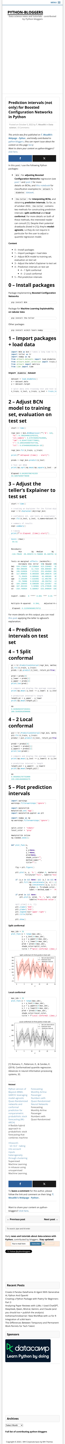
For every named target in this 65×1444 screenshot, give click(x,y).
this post (12, 618)
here (30, 144)
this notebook (43, 185)
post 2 (29, 182)
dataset (25, 192)
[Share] (20, 158)
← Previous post (16, 1219)
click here (12, 151)
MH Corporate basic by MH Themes (38, 1441)
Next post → (51, 1219)
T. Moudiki (41, 124)
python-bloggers (16, 141)
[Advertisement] (32, 59)
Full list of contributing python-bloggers (26, 1431)
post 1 (18, 182)
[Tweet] (44, 158)
